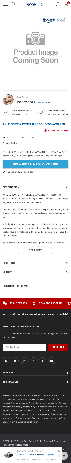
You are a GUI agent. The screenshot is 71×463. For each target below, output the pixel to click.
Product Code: (10, 143)
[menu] (5, 4)
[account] (58, 4)
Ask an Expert (44, 102)
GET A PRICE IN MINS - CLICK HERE (35, 164)
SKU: (5, 137)
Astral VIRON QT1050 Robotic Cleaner (35, 455)
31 (7, 172)
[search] (14, 4)
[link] (6, 360)
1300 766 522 (25, 102)
